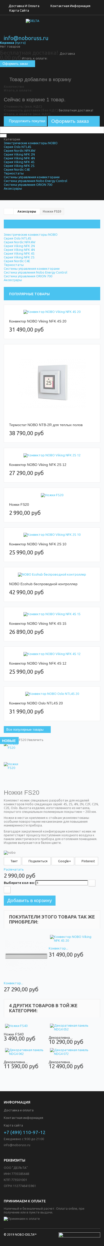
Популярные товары (29, 294)
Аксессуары (13, 188)
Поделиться (37, 861)
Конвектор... (13, 983)
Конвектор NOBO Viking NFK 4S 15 (37, 623)
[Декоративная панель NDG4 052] (71, 1027)
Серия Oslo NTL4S (17, 147)
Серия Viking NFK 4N (19, 158)
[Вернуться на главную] (9, 211)
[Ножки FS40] (26, 1025)
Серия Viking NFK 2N (19, 154)
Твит (14, 861)
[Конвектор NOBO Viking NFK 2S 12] (52, 455)
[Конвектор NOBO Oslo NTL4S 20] (52, 694)
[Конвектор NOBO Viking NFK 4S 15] (52, 614)
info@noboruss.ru (26, 38)
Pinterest (88, 861)
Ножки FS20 (19, 504)
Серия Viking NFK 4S (19, 162)
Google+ (64, 861)
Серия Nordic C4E (17, 169)
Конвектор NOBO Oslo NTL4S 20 (36, 703)
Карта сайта (13, 1125)
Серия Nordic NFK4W (19, 150)
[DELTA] (52, 27)
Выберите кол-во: (19, 882)
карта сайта (19, 10)
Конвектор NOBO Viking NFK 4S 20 (37, 321)
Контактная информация (70, 6)
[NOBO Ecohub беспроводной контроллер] (52, 574)
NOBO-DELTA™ (26, 1234)
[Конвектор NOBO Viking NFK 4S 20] (52, 312)
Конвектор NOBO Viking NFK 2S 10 (37, 544)
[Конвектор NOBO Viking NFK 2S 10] (52, 535)
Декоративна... (61, 1037)
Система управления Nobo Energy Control (35, 181)
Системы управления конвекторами (32, 177)
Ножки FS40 (14, 1034)
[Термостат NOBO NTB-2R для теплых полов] (52, 383)
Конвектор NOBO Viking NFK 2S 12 (37, 465)
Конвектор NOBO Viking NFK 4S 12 (37, 663)
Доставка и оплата (24, 6)
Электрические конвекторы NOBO (31, 143)
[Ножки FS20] (52, 495)
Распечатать (14, 869)
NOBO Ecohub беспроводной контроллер (43, 584)
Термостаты (14, 173)
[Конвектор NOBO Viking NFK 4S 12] (52, 654)
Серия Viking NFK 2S (19, 165)
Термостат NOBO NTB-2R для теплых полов (46, 425)
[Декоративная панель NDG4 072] (71, 1052)
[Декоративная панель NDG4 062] (26, 1052)
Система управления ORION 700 (28, 184)
